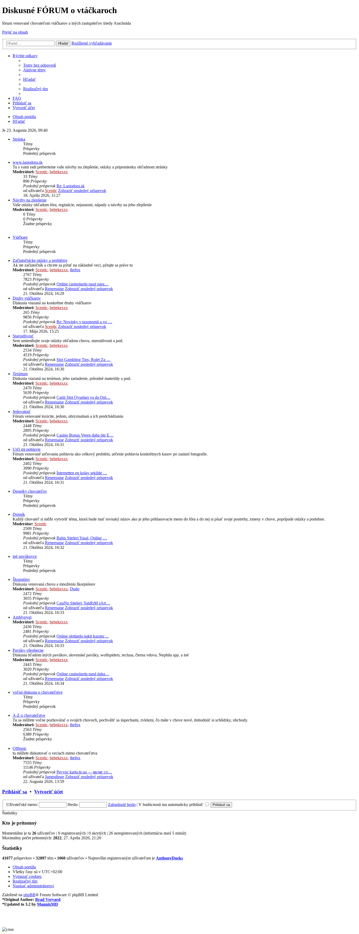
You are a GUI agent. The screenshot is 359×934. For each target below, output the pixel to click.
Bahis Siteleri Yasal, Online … (82, 538)
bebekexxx (59, 171)
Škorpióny (21, 579)
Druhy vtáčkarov (27, 298)
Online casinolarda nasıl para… (83, 284)
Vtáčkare (20, 237)
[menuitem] (39, 65)
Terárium (20, 374)
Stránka (19, 139)
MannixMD (47, 904)
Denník (19, 514)
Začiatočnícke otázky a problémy (40, 260)
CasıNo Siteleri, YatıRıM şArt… (83, 603)
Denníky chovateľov (30, 491)
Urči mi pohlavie (26, 449)
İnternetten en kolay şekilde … (82, 473)
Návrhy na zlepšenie (30, 200)
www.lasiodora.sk (28, 162)
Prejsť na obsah (15, 32)
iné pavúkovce (25, 556)
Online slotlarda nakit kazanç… (83, 636)
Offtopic (20, 748)
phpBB (29, 895)
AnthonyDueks (169, 858)
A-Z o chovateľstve (29, 715)
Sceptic (41, 171)
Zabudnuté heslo (122, 804)
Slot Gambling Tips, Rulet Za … (84, 359)
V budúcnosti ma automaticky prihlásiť (171, 804)
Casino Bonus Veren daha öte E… (85, 435)
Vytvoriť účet (48, 791)
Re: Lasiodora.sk (71, 186)
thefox (75, 270)
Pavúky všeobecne (28, 650)
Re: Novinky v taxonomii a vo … (84, 322)
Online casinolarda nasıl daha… (83, 674)
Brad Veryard (47, 899)
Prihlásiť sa (14, 791)
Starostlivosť (23, 336)
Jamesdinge (54, 776)
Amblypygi (22, 617)
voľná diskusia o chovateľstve (38, 692)
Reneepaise (54, 288)
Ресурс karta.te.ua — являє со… (84, 772)
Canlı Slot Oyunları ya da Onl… (83, 397)
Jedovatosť (22, 411)
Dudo (74, 589)
